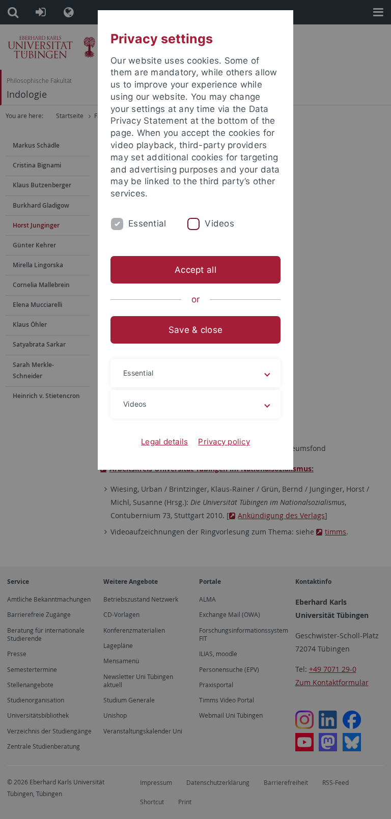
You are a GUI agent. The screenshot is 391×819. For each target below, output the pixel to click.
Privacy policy (224, 441)
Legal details (164, 441)
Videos (219, 223)
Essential (147, 223)
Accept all (195, 270)
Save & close (195, 330)
